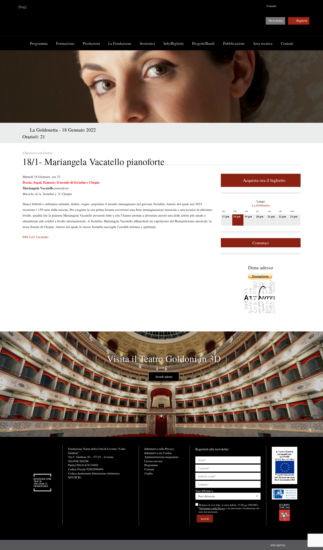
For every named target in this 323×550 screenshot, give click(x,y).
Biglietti (301, 20)
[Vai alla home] (161, 17)
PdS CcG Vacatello (36, 237)
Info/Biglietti (173, 43)
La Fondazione (119, 43)
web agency (278, 545)
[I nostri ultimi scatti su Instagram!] (297, 6)
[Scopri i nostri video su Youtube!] (290, 6)
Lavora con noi (153, 461)
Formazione (65, 43)
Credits (148, 473)
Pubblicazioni (234, 43)
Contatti (271, 6)
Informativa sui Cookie (158, 453)
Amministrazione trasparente (161, 457)
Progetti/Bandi (203, 43)
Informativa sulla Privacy (159, 449)
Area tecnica (262, 43)
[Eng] (22, 6)
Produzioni (91, 43)
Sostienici (147, 43)
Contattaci (260, 242)
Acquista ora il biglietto (263, 180)
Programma (39, 43)
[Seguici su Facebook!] (283, 6)
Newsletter (276, 20)
